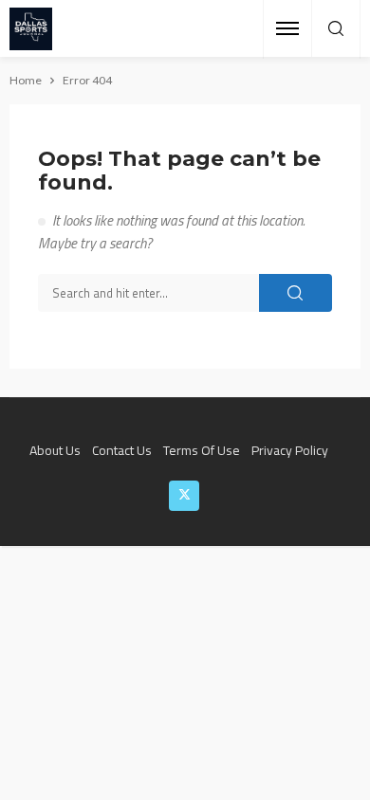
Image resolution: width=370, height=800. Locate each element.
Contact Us (122, 450)
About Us (55, 450)
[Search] (336, 29)
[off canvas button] (287, 28)
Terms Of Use (201, 450)
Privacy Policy (289, 450)
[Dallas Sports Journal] (30, 29)
